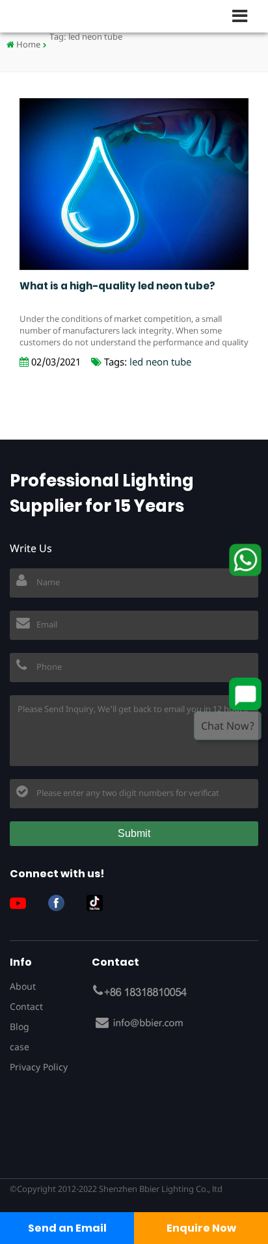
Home (27, 44)
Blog (19, 1026)
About (23, 986)
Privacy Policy (39, 1067)
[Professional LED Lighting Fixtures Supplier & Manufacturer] (52, 16)
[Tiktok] (100, 903)
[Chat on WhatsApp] (245, 560)
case (19, 1046)
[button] (245, 15)
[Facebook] (61, 903)
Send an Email (67, 1228)
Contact (26, 1006)
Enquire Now (201, 1228)
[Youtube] (23, 903)
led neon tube (160, 361)
